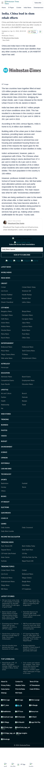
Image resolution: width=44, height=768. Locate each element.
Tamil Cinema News (28, 361)
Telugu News (5, 596)
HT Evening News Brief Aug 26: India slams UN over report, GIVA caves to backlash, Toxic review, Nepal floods (32, 647)
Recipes (24, 411)
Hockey (3, 498)
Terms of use (34, 692)
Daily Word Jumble (7, 542)
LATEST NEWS (6, 277)
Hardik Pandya (27, 305)
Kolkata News (5, 337)
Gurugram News (27, 329)
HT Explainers (26, 599)
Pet (2, 419)
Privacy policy (5, 696)
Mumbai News (6, 341)
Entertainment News (8, 592)
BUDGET (4, 452)
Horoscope (4, 378)
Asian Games (5, 568)
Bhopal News (26, 322)
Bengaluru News (6, 322)
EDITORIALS (5, 474)
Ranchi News (5, 348)
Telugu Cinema (27, 588)
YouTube (4, 571)
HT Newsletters (35, 696)
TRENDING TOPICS (7, 577)
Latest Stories (7, 607)
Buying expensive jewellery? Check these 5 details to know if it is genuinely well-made (31, 658)
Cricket (18, 7)
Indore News (5, 333)
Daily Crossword (27, 538)
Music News (5, 361)
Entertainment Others (29, 369)
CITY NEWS (5, 318)
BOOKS (3, 507)
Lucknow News (27, 337)
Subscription (5, 699)
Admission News (6, 387)
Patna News (5, 344)
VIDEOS (4, 446)
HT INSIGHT (5, 512)
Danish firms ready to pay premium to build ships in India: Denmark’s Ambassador (10, 646)
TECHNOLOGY (6, 485)
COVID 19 (4, 529)
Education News (27, 395)
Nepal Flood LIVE (27, 571)
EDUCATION (5, 383)
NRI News (4, 599)
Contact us (19, 692)
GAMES (3, 534)
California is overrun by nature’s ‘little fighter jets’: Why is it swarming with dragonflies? (31, 613)
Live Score (4, 301)
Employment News (28, 391)
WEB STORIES (6, 424)
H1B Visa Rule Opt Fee (29, 568)
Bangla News (26, 592)
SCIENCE (4, 463)
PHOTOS (4, 441)
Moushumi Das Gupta (11, 38)
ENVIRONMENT (6, 457)
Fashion (3, 408)
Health (3, 411)
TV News (25, 365)
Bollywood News (6, 357)
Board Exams (26, 387)
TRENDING (5, 430)
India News (27, 7)
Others (3, 501)
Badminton (4, 494)
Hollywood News (27, 357)
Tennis (24, 498)
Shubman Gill (26, 301)
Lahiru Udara (26, 313)
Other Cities (26, 348)
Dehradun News (27, 326)
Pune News (25, 344)
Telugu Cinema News (8, 365)
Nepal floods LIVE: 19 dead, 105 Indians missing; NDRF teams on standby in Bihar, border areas (10, 676)
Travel (24, 415)
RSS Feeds (18, 703)
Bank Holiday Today (28, 556)
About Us (4, 692)
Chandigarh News (7, 326)
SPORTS (4, 490)
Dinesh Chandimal (7, 313)
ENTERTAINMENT (7, 354)
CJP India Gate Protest (8, 564)
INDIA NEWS (5, 288)
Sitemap (4, 703)
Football (24, 494)
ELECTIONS (5, 518)
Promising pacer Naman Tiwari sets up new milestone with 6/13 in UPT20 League (10, 636)
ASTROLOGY (5, 374)
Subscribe (37, 3)
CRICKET (4, 294)
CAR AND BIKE (6, 479)
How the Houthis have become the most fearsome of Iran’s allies (10, 657)
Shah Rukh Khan (27, 560)
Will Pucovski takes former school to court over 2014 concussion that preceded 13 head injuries (32, 636)
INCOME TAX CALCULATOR (10, 547)
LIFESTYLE (4, 400)
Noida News (26, 341)
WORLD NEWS (6, 283)
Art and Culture (6, 404)
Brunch (24, 404)
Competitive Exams (7, 391)
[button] (2, 2)
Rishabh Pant (26, 309)
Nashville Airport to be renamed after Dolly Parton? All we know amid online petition (31, 624)
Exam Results (5, 395)
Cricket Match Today (29, 298)
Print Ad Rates (20, 699)
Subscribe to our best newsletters (22, 253)
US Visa (24, 564)
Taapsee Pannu (6, 560)
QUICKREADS (6, 523)
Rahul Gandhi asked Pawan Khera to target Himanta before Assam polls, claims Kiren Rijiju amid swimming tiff (10, 625)
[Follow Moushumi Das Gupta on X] (21, 38)
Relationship (5, 415)
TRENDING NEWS (7, 553)
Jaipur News (26, 333)
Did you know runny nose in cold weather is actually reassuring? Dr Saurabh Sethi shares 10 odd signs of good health (11, 614)
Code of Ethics (35, 699)
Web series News (6, 369)
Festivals (25, 408)
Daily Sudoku (5, 538)
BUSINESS (4, 435)
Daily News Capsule (8, 258)
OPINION (4, 468)
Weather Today (20, 696)
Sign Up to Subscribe (22, 263)
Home (4, 7)
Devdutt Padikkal (6, 305)
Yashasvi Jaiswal (6, 309)
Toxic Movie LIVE (6, 556)
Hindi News (26, 596)
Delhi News (5, 329)
